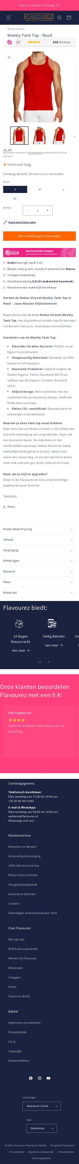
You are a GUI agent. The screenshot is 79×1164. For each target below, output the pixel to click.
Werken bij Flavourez (22, 958)
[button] (8, 17)
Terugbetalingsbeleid (22, 884)
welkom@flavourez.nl (23, 816)
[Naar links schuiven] (4, 136)
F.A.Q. (12, 1042)
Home (12, 987)
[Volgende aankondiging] (71, 5)
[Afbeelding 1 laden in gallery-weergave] (19, 136)
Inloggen (14, 977)
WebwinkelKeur (19, 1060)
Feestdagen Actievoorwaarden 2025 (32, 913)
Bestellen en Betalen (22, 847)
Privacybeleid (17, 1032)
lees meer (18, 650)
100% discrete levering (23, 865)
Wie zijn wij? (16, 939)
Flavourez (18, 1145)
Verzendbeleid (66, 1151)
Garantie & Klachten (22, 894)
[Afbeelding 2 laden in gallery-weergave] (39, 136)
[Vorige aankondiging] (7, 5)
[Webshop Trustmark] (39, 258)
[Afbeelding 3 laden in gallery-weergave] (59, 136)
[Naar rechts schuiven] (74, 136)
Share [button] (11, 506)
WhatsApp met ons (21, 820)
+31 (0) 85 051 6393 (21, 801)
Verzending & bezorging (24, 856)
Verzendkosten (35, 152)
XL (15, 198)
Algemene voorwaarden (24, 1023)
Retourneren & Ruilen (23, 875)
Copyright (15, 1051)
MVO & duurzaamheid (22, 949)
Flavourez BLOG (19, 996)
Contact (13, 903)
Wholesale (15, 968)
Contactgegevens (41, 1158)
